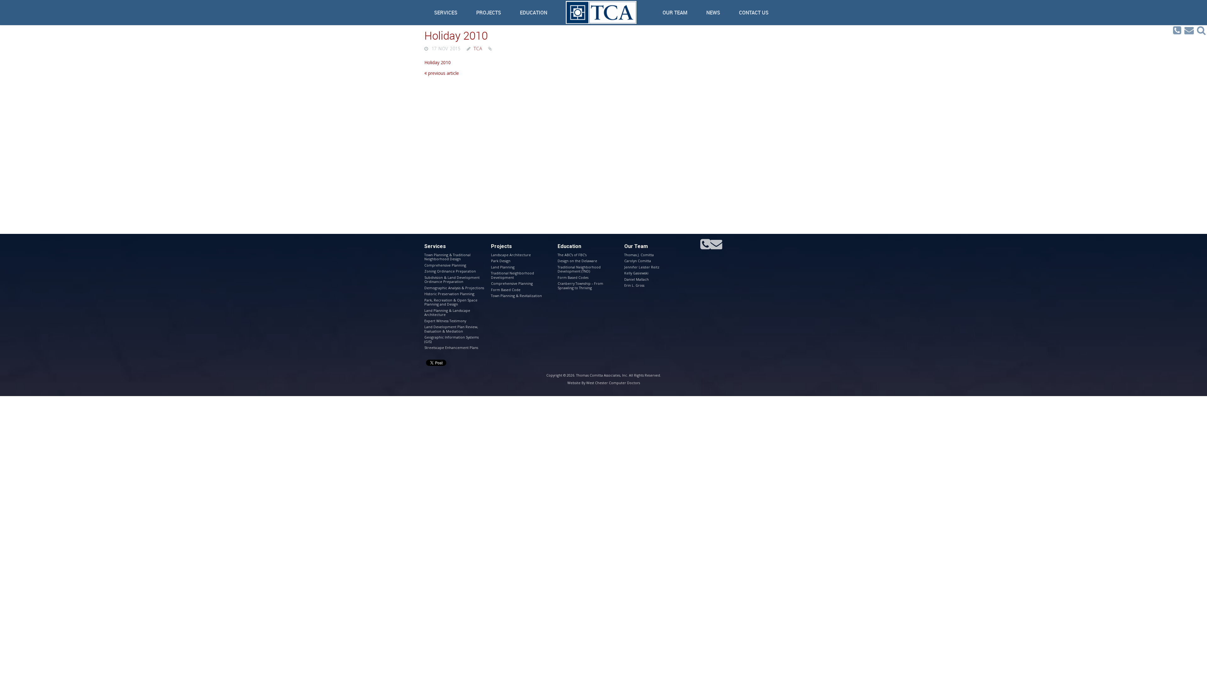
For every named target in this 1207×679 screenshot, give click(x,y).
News (713, 12)
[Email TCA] (1189, 30)
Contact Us (754, 12)
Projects (488, 12)
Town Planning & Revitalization (516, 295)
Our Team (675, 12)
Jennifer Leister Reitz (641, 267)
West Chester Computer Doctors (613, 382)
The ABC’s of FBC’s (572, 254)
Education (533, 12)
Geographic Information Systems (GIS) (451, 339)
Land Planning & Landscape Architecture (447, 312)
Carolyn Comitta (637, 260)
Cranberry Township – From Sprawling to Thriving (580, 285)
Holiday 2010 (456, 35)
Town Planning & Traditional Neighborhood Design (447, 256)
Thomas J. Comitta (639, 254)
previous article (443, 73)
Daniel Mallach (636, 279)
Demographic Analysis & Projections (454, 287)
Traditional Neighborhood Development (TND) (579, 269)
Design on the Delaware (577, 260)
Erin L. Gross (634, 285)
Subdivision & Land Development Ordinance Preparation (452, 279)
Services (445, 12)
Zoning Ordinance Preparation (450, 271)
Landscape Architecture (511, 254)
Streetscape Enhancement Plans (451, 347)
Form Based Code (506, 289)
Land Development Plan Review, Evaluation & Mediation (451, 328)
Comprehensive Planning (445, 265)
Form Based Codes (573, 277)
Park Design (500, 260)
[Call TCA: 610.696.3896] (1177, 30)
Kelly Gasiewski (636, 273)
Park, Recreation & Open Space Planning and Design (450, 302)
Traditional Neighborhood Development (512, 275)
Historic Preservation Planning (449, 293)
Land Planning (503, 267)
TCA (478, 49)
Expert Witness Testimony (445, 320)
